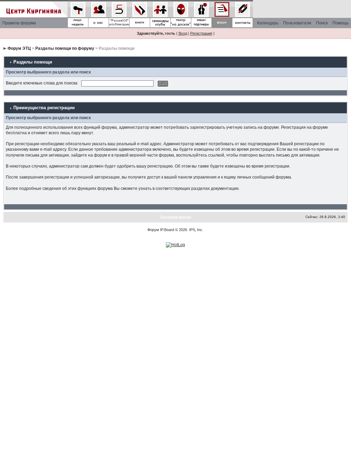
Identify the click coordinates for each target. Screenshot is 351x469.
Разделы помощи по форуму (64, 48)
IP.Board (167, 230)
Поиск (322, 23)
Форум (153, 230)
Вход (183, 33)
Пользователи (297, 23)
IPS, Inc (195, 230)
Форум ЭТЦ (19, 48)
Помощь (340, 23)
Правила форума (19, 23)
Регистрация (201, 33)
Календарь (267, 23)
